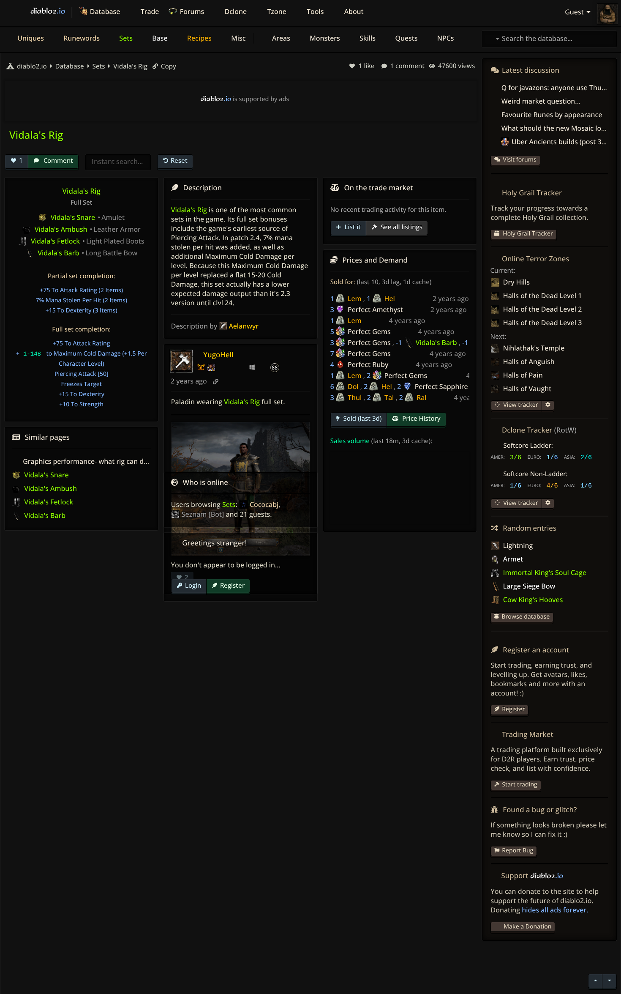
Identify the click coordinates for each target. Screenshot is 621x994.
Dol (353, 386)
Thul (355, 397)
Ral (421, 397)
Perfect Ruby (368, 364)
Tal (389, 397)
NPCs (445, 38)
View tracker (520, 405)
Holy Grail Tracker (527, 234)
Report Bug (517, 850)
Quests (405, 38)
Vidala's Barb (436, 342)
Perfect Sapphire (441, 386)
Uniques (30, 38)
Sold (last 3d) (362, 418)
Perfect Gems (369, 331)
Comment (57, 160)
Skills (367, 38)
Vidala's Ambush (49, 488)
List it (352, 227)
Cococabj (264, 504)
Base (159, 38)
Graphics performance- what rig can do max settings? (108, 461)
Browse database (525, 617)
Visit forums (520, 160)
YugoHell (218, 354)
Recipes (198, 38)
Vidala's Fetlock (47, 502)
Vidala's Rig (129, 66)
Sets (125, 38)
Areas (280, 38)
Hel (389, 298)
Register (232, 585)
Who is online (205, 482)
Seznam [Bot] (203, 514)
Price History (420, 418)
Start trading (519, 784)
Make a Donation (527, 927)
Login (193, 585)
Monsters (324, 38)
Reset (179, 160)
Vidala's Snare (45, 474)
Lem (355, 298)
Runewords (81, 38)
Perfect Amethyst (375, 309)
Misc (237, 38)
